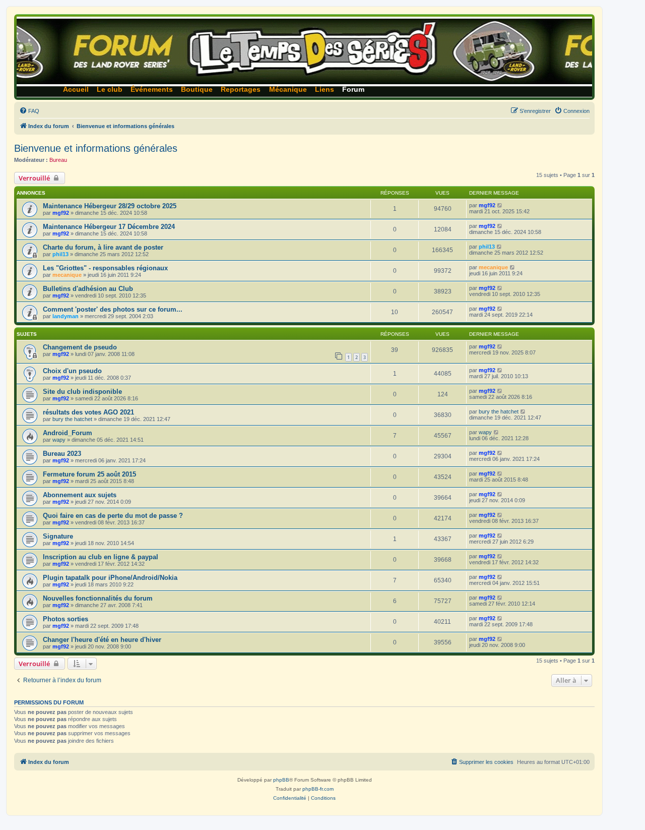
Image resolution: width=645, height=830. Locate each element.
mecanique (67, 275)
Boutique (197, 89)
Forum (353, 89)
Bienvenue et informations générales (95, 148)
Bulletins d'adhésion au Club (88, 288)
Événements (152, 89)
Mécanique (288, 89)
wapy (59, 440)
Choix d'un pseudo (72, 371)
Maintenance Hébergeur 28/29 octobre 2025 (109, 206)
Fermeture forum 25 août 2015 (89, 474)
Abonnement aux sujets (79, 495)
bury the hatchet (72, 419)
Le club (109, 89)
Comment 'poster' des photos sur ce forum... (112, 309)
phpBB (281, 780)
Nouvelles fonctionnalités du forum (98, 598)
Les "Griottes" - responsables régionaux (105, 268)
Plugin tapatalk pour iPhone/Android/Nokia (110, 577)
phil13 (60, 254)
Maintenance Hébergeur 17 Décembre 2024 (109, 226)
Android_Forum (67, 433)
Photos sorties (65, 619)
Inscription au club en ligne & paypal (100, 557)
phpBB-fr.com (318, 789)
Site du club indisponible (82, 391)
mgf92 (60, 213)
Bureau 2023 (62, 453)
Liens (324, 89)
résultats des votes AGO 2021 (88, 412)
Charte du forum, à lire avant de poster (103, 247)
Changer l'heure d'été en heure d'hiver (102, 639)
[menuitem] (29, 111)
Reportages (241, 89)
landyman (65, 316)
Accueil (76, 89)
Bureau (58, 160)
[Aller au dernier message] (500, 205)
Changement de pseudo (80, 347)
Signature (58, 536)
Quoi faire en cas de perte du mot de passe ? (113, 515)
